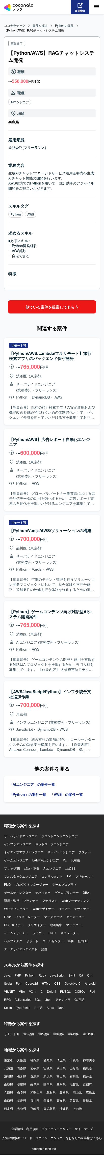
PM (69, 876)
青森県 (21, 1068)
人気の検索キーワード (17, 1138)
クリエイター (37, 925)
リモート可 (11, 1034)
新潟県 (48, 1076)
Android (90, 983)
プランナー (30, 900)
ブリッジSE (12, 868)
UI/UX (52, 933)
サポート (32, 941)
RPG (7, 999)
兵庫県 (8, 1092)
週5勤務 (88, 1034)
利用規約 (32, 1128)
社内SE (83, 941)
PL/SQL (65, 991)
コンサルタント (52, 876)
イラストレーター (28, 916)
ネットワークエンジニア (52, 844)
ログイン (41, 1138)
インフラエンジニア (17, 844)
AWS (30, 214)
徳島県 (21, 1100)
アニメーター (75, 916)
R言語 (38, 1007)
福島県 (87, 1068)
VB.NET (9, 991)
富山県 (61, 1076)
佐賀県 (74, 1100)
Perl (18, 983)
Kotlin (8, 1007)
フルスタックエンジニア (20, 876)
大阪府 (21, 1060)
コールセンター (53, 941)
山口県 (8, 1100)
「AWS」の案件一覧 (66, 794)
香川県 (34, 1100)
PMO (7, 884)
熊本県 (8, 1108)
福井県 (87, 1076)
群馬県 (34, 1076)
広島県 (90, 1092)
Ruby (42, 975)
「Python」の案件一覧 (27, 794)
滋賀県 (74, 1084)
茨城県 (8, 1076)
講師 (44, 949)
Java (7, 975)
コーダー (64, 908)
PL (65, 860)
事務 (71, 941)
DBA (86, 892)
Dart (61, 1007)
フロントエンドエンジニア (59, 836)
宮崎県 (34, 1108)
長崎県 (87, 1100)
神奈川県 (89, 1060)
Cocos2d (31, 983)
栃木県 (21, 1076)
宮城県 (48, 1068)
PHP (18, 975)
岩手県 (34, 1068)
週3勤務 (58, 1034)
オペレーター (70, 933)
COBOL (80, 991)
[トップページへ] (18, 7)
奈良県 (21, 1092)
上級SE (70, 868)
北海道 (8, 1068)
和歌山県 (36, 1092)
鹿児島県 (49, 1108)
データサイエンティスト (20, 949)
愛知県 (48, 1060)
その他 (77, 1108)
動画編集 (56, 925)
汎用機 (75, 860)
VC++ (33, 991)
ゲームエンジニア (16, 860)
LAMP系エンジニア (45, 860)
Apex (50, 1007)
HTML (46, 983)
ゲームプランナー (67, 892)
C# (81, 975)
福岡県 (34, 1060)
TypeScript (23, 1007)
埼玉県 (61, 1060)
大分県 (21, 1108)
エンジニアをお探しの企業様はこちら (76, 1138)
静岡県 (48, 1084)
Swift (71, 975)
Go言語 (79, 999)
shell (48, 999)
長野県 (21, 1084)
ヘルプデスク (13, 941)
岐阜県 (34, 1084)
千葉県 (74, 1060)
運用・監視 (11, 900)
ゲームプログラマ (64, 884)
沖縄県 (64, 1108)
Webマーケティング (75, 900)
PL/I (92, 991)
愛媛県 (48, 1100)
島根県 (64, 1092)
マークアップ (53, 916)
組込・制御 (31, 868)
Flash (8, 916)
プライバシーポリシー (56, 1128)
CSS (57, 983)
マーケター (73, 925)
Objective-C (73, 983)
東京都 (8, 1060)
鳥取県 (51, 1092)
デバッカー (42, 892)
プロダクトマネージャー (31, 884)
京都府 (87, 1084)
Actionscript (23, 999)
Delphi (51, 991)
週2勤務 (43, 1034)
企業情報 (17, 1128)
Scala (8, 983)
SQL (38, 999)
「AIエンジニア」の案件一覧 (32, 784)
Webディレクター (16, 908)
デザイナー (81, 908)
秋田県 (61, 1068)
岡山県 (77, 1092)
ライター (38, 933)
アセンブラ (62, 999)
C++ (90, 975)
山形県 (74, 1068)
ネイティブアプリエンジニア (23, 852)
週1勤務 (28, 1034)
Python (16, 214)
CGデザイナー (14, 925)
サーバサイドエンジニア (20, 836)
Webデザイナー (43, 908)
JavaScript (57, 975)
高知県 (61, 1100)
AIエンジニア (20, 102)
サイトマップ (84, 1128)
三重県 (61, 1084)
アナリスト (50, 900)
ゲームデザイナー (16, 933)
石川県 (74, 1076)
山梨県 (8, 1084)
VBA (22, 991)
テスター (85, 852)
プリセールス (84, 876)
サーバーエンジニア (61, 852)
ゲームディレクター (17, 892)
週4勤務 (73, 1034)
